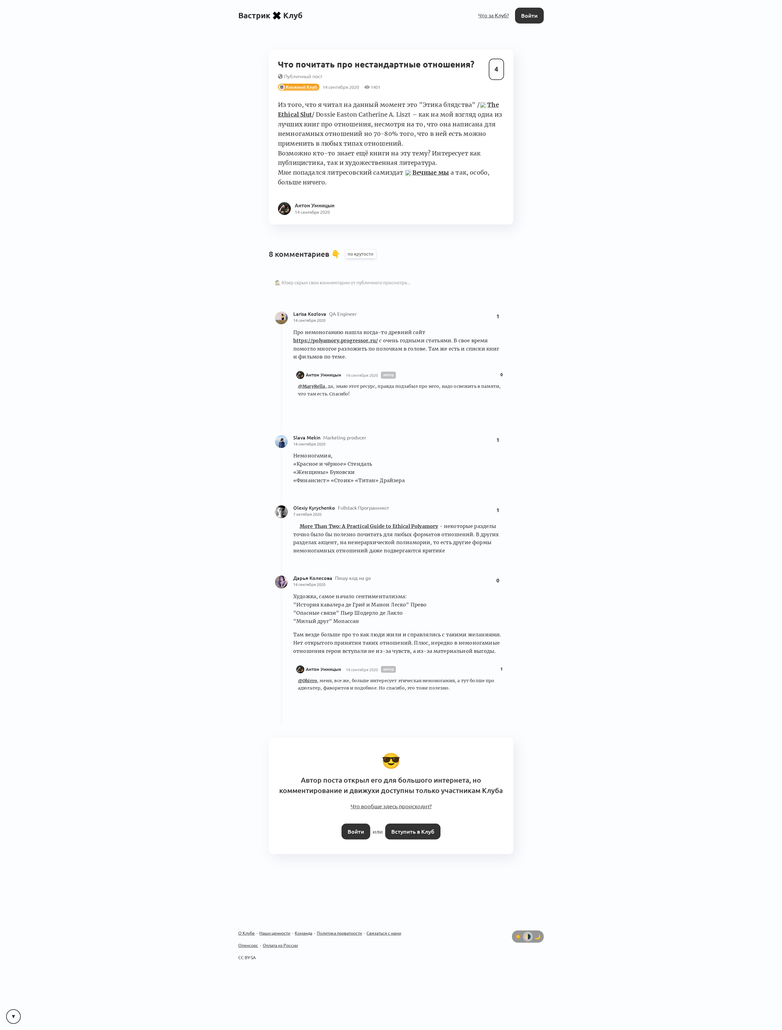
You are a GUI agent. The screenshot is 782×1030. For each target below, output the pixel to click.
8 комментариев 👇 (305, 251)
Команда (303, 926)
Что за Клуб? (495, 15)
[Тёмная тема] (538, 930)
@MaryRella (311, 384)
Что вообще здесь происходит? (391, 801)
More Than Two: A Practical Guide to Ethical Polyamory (369, 524)
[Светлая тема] (518, 930)
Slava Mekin (307, 435)
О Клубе (246, 926)
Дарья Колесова (313, 576)
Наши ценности (274, 926)
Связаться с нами (384, 926)
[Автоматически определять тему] (528, 930)
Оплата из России (280, 938)
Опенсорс (248, 938)
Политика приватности (339, 926)
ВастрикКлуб (270, 15)
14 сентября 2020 (309, 318)
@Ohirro (307, 678)
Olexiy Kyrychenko (314, 505)
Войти (530, 15)
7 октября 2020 (307, 512)
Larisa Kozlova (310, 311)
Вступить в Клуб (412, 825)
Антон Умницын (323, 372)
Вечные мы (430, 170)
